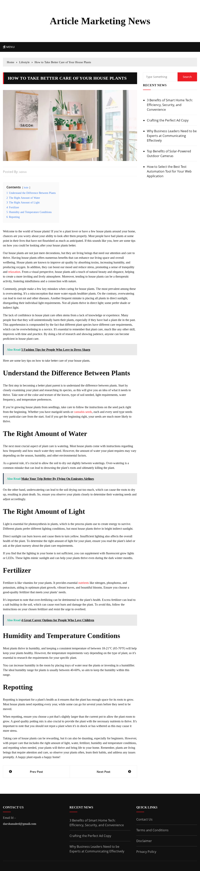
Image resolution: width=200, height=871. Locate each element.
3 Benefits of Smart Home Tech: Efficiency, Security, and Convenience (170, 105)
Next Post (103, 772)
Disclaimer (144, 841)
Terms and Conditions (152, 830)
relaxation (14, 271)
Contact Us (144, 819)
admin (23, 172)
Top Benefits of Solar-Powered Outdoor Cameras (169, 153)
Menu (10, 47)
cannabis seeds (83, 411)
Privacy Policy (146, 851)
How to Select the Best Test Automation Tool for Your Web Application (169, 171)
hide (26, 187)
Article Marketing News (100, 20)
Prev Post (36, 772)
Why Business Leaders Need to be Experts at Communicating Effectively (172, 136)
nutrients (83, 582)
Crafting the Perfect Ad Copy (167, 120)
